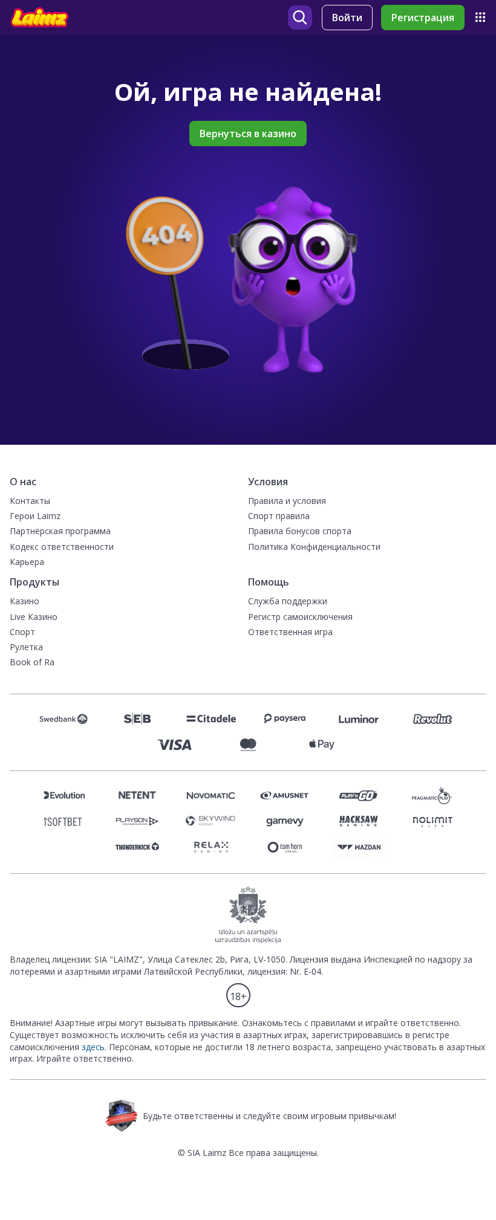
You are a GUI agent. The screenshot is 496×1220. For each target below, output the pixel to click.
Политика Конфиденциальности (314, 546)
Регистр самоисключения (300, 616)
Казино (24, 601)
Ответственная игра (290, 631)
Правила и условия (287, 500)
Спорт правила (279, 515)
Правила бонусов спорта (299, 531)
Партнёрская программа (60, 531)
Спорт (22, 631)
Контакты (30, 500)
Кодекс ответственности (62, 546)
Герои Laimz (35, 515)
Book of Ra (32, 662)
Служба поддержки (287, 601)
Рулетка (26, 647)
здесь (93, 1047)
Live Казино (33, 616)
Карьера (27, 561)
